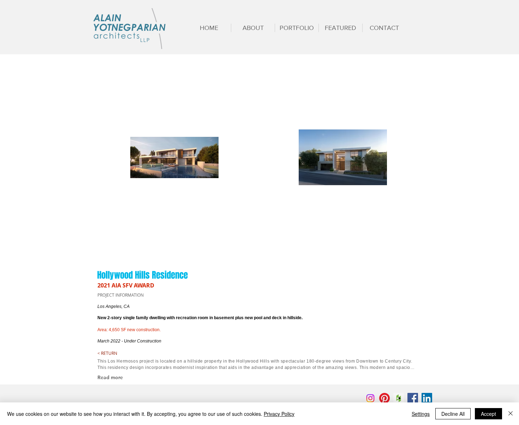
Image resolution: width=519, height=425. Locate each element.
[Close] (510, 413)
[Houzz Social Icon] (398, 398)
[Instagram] (370, 398)
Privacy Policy (279, 413)
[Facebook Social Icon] (412, 398)
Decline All (453, 413)
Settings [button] (421, 413)
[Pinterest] (384, 398)
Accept (488, 413)
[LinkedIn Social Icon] (427, 398)
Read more (110, 377)
